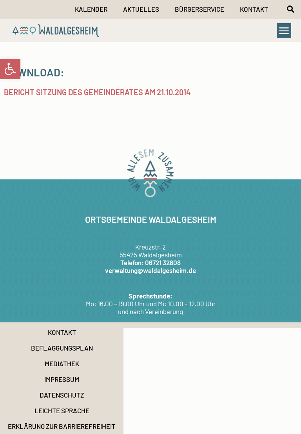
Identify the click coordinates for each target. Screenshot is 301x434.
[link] (10, 69)
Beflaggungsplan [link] (62, 348)
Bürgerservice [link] (199, 9)
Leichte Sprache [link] (61, 410)
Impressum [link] (61, 379)
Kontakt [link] (254, 9)
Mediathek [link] (62, 363)
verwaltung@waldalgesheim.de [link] (150, 270)
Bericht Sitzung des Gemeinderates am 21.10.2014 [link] (97, 92)
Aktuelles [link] (141, 9)
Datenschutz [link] (62, 395)
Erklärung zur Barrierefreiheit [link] (62, 426)
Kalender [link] (91, 9)
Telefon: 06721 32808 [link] (150, 262)
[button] (290, 9)
